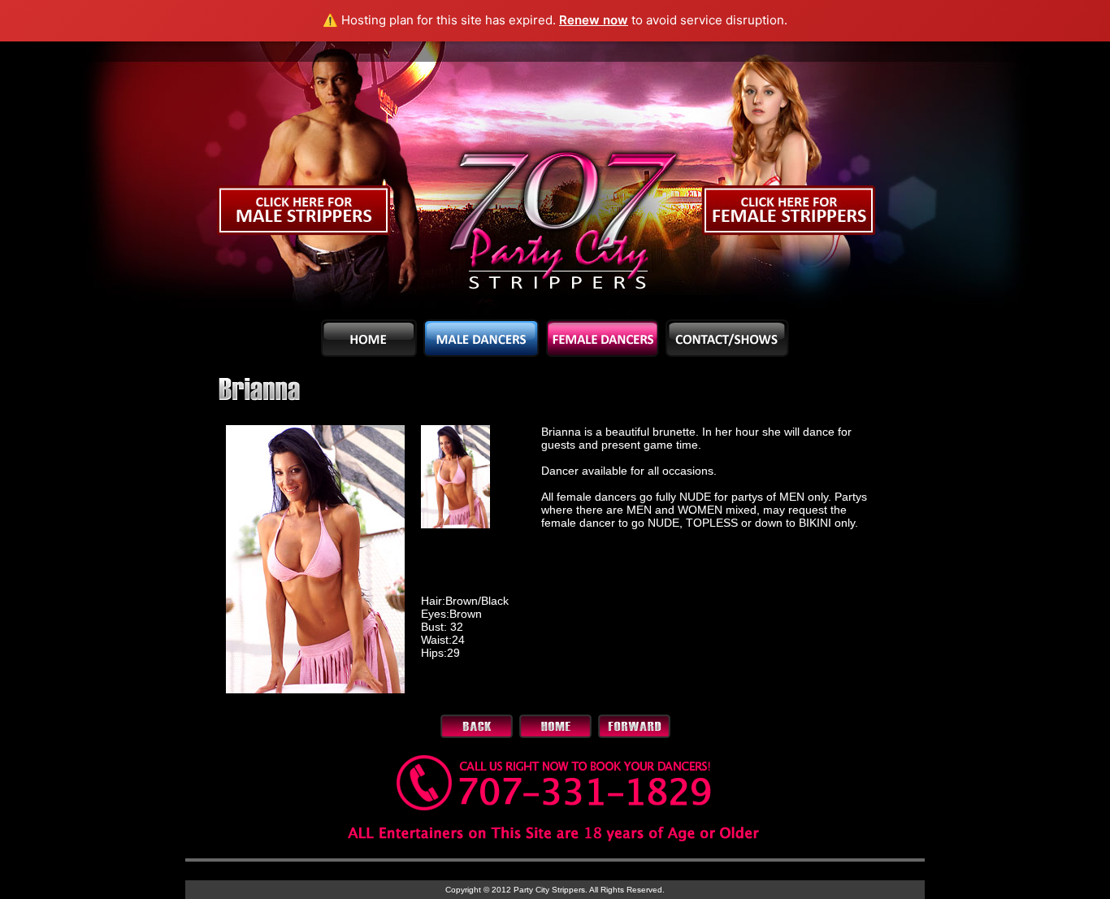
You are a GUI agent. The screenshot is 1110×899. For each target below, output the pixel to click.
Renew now (593, 20)
